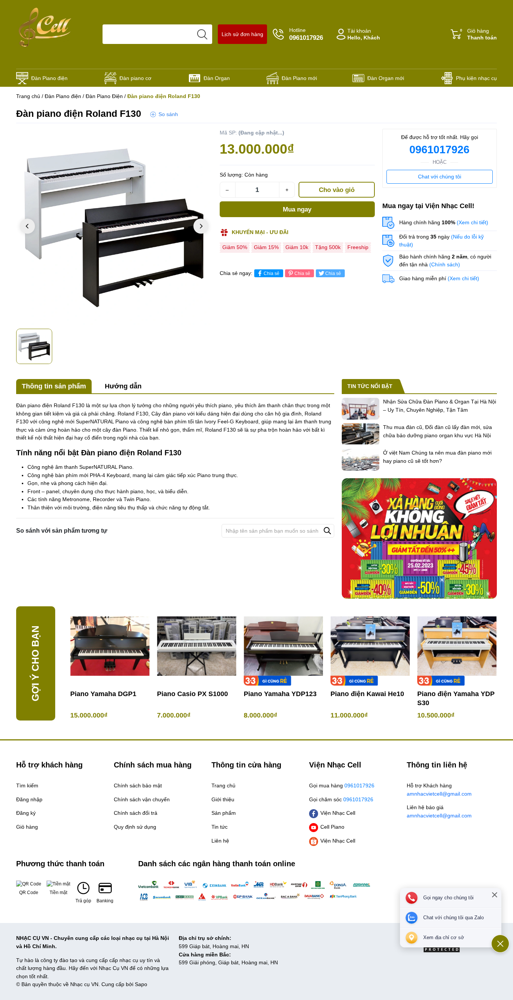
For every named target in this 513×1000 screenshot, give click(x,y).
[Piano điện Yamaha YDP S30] (456, 646)
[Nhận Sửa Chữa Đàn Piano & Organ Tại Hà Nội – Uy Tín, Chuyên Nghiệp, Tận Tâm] (360, 409)
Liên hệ (220, 841)
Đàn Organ (217, 78)
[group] (114, 227)
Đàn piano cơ (135, 78)
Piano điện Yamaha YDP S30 (456, 698)
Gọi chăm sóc (341, 799)
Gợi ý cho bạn (35, 663)
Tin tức (219, 827)
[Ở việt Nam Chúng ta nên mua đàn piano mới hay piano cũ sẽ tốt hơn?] (360, 460)
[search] (202, 34)
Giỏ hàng (478, 34)
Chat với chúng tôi (439, 177)
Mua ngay (297, 209)
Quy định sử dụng (135, 827)
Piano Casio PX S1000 (192, 694)
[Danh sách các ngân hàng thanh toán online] (256, 890)
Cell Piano (332, 827)
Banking (105, 900)
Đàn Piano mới (299, 78)
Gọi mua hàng (341, 785)
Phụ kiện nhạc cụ (476, 78)
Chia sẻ (271, 273)
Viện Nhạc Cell (337, 813)
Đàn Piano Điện (104, 96)
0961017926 (439, 150)
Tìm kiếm (27, 785)
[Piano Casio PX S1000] (196, 646)
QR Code (28, 892)
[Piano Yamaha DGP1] (109, 646)
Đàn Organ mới (385, 78)
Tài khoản (363, 34)
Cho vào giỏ (337, 189)
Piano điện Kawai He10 (367, 694)
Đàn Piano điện (49, 78)
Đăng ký (26, 813)
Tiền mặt (58, 892)
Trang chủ (28, 96)
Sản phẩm (223, 813)
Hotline (306, 34)
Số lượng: (231, 175)
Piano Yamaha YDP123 (280, 694)
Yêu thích (197, 136)
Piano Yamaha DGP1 (103, 694)
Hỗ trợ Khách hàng (439, 789)
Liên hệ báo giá (439, 811)
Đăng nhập (29, 799)
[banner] (419, 538)
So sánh (168, 114)
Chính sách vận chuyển (142, 799)
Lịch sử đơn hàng (242, 34)
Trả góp (83, 900)
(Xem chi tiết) (472, 222)
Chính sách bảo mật (138, 785)
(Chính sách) (444, 264)
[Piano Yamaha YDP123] (283, 646)
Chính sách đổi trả (135, 813)
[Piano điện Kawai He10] (370, 646)
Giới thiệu (222, 799)
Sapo (141, 984)
